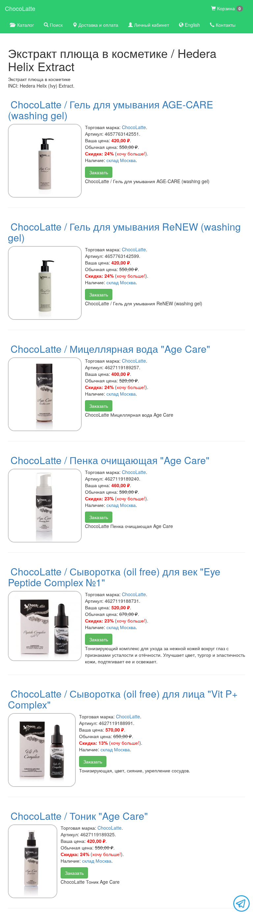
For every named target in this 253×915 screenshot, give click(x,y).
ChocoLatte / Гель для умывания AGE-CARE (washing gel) (110, 109)
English (191, 24)
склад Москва (121, 160)
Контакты (225, 24)
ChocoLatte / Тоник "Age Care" (79, 816)
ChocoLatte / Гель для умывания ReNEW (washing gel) (124, 231)
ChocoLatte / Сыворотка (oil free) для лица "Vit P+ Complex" (123, 698)
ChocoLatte (20, 8)
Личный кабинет (151, 24)
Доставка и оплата (97, 24)
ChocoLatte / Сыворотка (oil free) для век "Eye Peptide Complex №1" (114, 576)
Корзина (228, 8)
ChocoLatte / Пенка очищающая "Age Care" (110, 460)
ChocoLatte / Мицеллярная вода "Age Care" (110, 349)
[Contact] (241, 903)
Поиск (55, 24)
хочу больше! (131, 153)
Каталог (24, 24)
